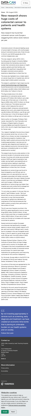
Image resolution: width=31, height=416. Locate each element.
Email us (3, 358)
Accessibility (4, 371)
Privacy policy (5, 368)
